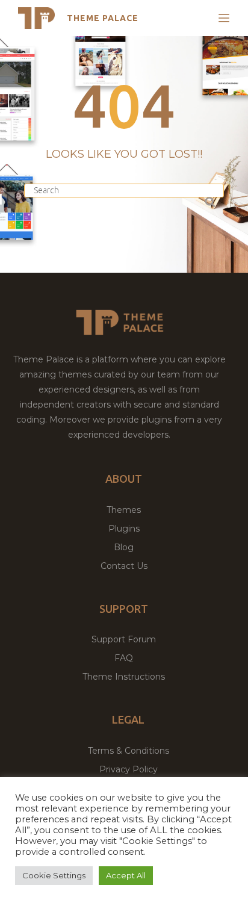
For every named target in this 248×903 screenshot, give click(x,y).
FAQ (123, 658)
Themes (124, 509)
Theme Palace (102, 18)
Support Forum (123, 639)
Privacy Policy (128, 769)
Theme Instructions (123, 676)
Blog (124, 547)
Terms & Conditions (128, 750)
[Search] (209, 200)
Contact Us (124, 565)
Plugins (124, 528)
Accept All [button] (126, 875)
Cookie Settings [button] (53, 875)
